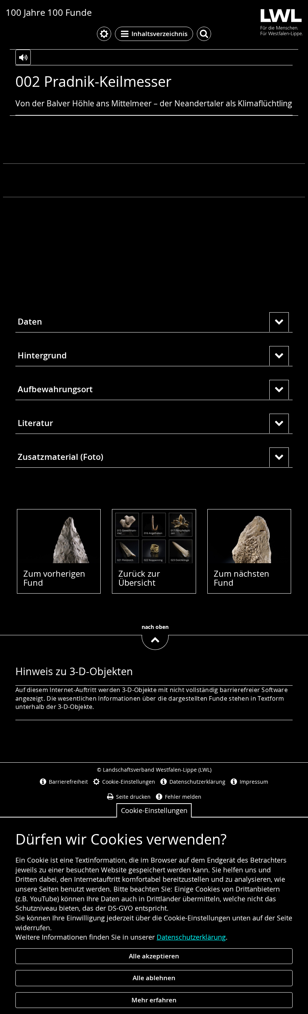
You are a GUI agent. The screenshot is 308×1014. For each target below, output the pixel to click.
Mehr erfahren (154, 1000)
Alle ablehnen (154, 977)
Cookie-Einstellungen (154, 810)
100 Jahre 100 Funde (49, 12)
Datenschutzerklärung (191, 936)
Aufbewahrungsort (55, 389)
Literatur (35, 423)
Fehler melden (183, 796)
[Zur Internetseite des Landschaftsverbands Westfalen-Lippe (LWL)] (278, 21)
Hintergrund (42, 355)
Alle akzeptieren (154, 956)
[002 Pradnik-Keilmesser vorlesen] (23, 57)
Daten (30, 321)
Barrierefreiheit (68, 781)
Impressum (254, 781)
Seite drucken (133, 796)
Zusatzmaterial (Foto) (60, 456)
